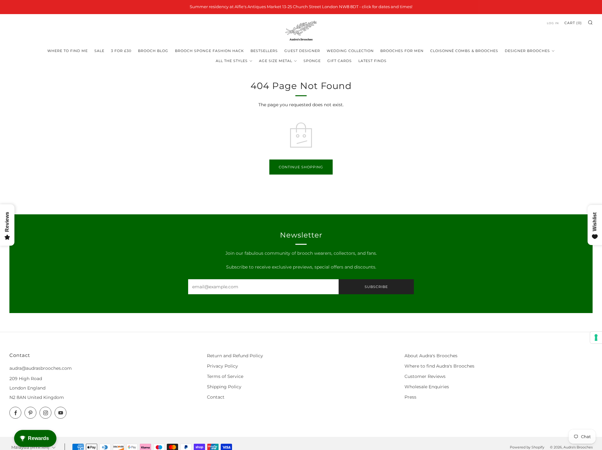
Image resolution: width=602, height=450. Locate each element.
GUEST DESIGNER (302, 51)
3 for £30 (121, 51)
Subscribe (376, 287)
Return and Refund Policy (235, 355)
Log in (553, 23)
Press (410, 397)
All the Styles (232, 61)
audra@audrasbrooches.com (40, 368)
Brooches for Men (402, 51)
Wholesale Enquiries (426, 387)
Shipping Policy (224, 387)
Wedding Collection (350, 51)
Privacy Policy (222, 366)
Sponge (312, 61)
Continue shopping (301, 167)
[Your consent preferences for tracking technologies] (596, 337)
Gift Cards (339, 61)
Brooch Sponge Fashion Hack (209, 51)
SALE (99, 51)
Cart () (573, 23)
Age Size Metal (275, 61)
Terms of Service (225, 376)
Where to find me (67, 51)
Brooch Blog (153, 51)
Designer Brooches (527, 51)
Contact (215, 397)
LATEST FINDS (372, 61)
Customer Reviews (425, 376)
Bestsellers (264, 51)
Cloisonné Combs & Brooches (464, 51)
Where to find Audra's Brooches (439, 366)
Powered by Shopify (527, 447)
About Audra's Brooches (430, 355)
